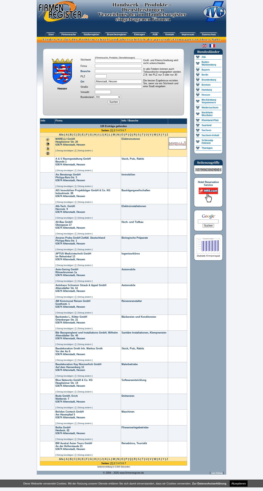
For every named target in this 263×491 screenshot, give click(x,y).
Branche (85, 71)
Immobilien (128, 174)
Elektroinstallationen (133, 206)
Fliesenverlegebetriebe (134, 427)
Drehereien (127, 395)
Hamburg (207, 89)
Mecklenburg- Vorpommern (209, 101)
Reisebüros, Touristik (134, 443)
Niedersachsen (210, 107)
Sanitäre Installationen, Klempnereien (143, 332)
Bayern (206, 69)
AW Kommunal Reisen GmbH (72, 301)
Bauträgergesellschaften (135, 190)
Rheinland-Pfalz (210, 120)
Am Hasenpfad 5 (65, 414)
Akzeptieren (238, 483)
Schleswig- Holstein (208, 141)
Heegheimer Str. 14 (66, 383)
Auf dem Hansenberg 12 (69, 367)
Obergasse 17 (63, 224)
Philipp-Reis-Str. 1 (66, 240)
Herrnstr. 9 (61, 209)
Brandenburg (209, 79)
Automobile (128, 269)
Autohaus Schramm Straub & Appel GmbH (80, 285)
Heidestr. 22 (62, 430)
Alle (61, 134)
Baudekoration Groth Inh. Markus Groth (79, 348)
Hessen (206, 94)
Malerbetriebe (129, 364)
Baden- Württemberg (209, 63)
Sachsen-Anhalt (210, 135)
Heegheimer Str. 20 (66, 141)
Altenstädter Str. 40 (66, 335)
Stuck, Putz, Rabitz (132, 158)
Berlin (205, 74)
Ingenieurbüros (130, 253)
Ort (82, 81)
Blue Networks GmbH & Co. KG (74, 380)
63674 (58, 144)
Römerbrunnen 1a (66, 272)
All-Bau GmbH (63, 222)
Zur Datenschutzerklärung (209, 483)
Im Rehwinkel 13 (65, 256)
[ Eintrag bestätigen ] (65, 150)
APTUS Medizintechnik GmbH (73, 253)
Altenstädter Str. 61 (66, 288)
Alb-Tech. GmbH (65, 206)
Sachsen (206, 130)
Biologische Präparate (134, 237)
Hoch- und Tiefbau (132, 222)
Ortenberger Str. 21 (66, 319)
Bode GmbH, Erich (66, 395)
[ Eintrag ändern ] (85, 150)
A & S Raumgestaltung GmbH (73, 158)
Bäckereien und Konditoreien (138, 316)
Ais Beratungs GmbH (67, 174)
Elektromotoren (130, 138)
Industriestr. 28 (64, 193)
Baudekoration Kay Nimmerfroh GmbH (78, 364)
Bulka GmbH (62, 427)
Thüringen (207, 148)
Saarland (206, 125)
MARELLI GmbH (65, 138)
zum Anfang (216, 473)
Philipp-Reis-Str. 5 (66, 177)
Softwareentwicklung (133, 380)
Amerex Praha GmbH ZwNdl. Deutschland (80, 237)
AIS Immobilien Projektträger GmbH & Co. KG (82, 190)
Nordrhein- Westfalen (207, 114)
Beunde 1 (61, 161)
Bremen (206, 84)
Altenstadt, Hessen (74, 144)
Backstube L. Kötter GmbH (71, 316)
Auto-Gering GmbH (66, 269)
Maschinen (127, 411)
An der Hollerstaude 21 (69, 446)
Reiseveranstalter (131, 301)
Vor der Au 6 (62, 351)
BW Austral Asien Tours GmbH (73, 443)
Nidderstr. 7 (62, 398)
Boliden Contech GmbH (69, 411)
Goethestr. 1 (62, 303)
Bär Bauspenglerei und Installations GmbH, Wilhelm (86, 332)
